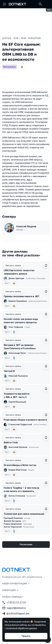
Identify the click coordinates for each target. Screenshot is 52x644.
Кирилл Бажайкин (17, 301)
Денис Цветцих (16, 278)
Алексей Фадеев (26, 226)
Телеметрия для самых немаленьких (24, 514)
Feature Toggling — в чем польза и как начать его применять (21, 490)
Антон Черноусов (12, 527)
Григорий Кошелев (13, 518)
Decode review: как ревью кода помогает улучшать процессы (21, 321)
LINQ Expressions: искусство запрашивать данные (19, 272)
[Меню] (4, 4)
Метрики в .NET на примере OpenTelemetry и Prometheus (20, 347)
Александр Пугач (17, 353)
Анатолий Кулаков (17, 447)
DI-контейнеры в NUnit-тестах (20, 465)
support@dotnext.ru (16, 608)
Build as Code (11, 442)
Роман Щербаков (12, 524)
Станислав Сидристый (20, 424)
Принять (26, 636)
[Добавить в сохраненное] (46, 265)
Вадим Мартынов (17, 470)
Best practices (9, 67)
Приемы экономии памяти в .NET (22, 296)
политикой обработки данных (21, 628)
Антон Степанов (16, 496)
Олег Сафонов (15, 327)
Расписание (26, 544)
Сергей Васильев (17, 402)
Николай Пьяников (18, 376)
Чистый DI (9, 371)
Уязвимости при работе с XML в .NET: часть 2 (17, 395)
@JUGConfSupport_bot (18, 613)
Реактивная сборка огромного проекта (25, 419)
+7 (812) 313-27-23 (16, 602)
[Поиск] (40, 4)
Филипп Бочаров (12, 521)
